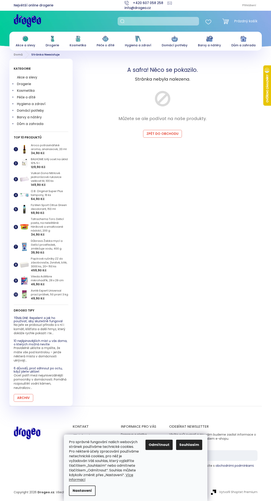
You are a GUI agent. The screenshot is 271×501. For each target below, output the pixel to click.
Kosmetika (26, 90)
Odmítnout (159, 444)
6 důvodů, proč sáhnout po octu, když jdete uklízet (38, 370)
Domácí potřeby (30, 110)
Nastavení (82, 490)
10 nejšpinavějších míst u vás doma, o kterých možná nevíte (40, 342)
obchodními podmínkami (235, 465)
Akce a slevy (27, 77)
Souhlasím (189, 444)
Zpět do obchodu (162, 133)
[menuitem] (25, 40)
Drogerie (24, 84)
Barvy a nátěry (29, 117)
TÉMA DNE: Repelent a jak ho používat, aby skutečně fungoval (38, 319)
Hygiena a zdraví (31, 104)
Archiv (23, 398)
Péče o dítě (26, 97)
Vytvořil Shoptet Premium (238, 492)
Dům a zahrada (30, 124)
